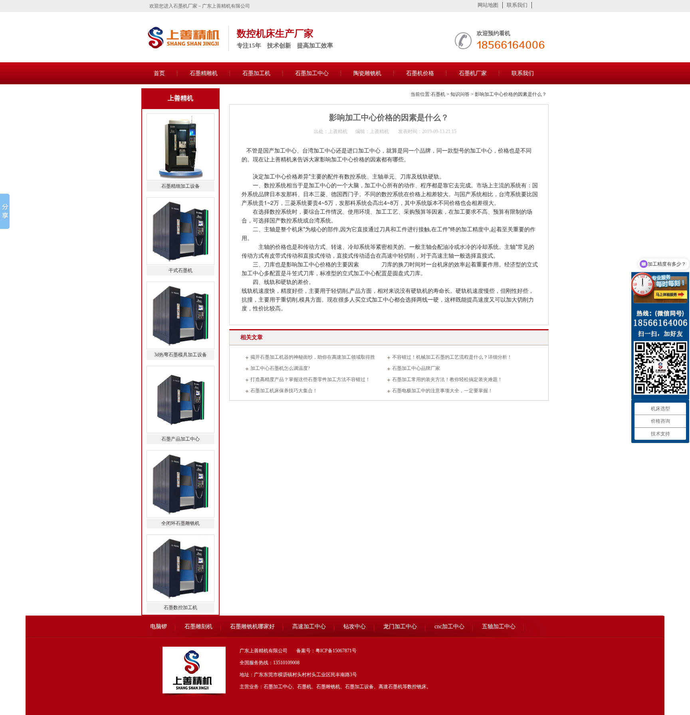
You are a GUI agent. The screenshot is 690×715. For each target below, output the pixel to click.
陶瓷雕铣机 (367, 73)
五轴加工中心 (499, 627)
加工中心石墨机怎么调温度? (280, 368)
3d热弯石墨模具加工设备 (180, 355)
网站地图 (488, 5)
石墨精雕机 (204, 73)
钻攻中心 (354, 627)
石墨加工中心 (312, 73)
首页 (159, 73)
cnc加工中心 (449, 627)
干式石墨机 (180, 270)
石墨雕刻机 (198, 627)
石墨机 (438, 94)
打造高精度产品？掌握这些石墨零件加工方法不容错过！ (310, 379)
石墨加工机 (256, 73)
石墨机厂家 (473, 73)
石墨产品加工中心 (180, 439)
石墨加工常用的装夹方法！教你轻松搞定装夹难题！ (447, 379)
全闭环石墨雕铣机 (180, 523)
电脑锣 (158, 627)
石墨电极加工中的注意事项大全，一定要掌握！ (442, 390)
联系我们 (517, 5)
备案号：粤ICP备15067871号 (326, 650)
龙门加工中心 (400, 627)
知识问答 (460, 94)
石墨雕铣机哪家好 (252, 627)
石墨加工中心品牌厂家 (416, 368)
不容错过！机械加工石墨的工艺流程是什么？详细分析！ (452, 357)
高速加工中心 (309, 627)
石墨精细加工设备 (180, 186)
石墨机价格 (420, 73)
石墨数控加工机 (180, 607)
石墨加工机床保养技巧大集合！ (283, 390)
